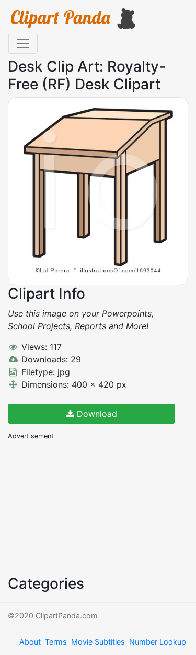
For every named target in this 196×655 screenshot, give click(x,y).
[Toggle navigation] (23, 43)
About (30, 641)
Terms (56, 641)
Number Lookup (157, 641)
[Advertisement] (86, 506)
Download (95, 413)
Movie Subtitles (98, 641)
